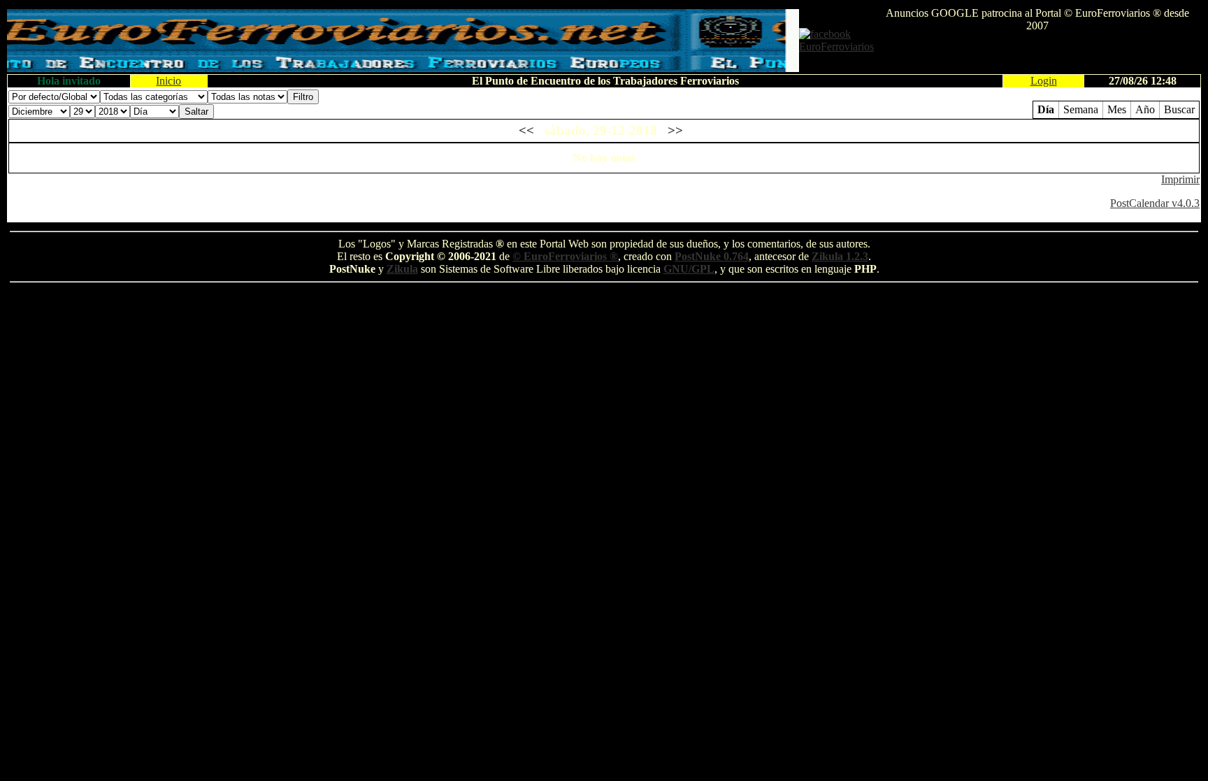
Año (1145, 109)
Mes (1116, 109)
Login (1043, 81)
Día (1045, 109)
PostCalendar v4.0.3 (1155, 203)
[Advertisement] (1037, 53)
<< (526, 130)
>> (675, 130)
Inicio (168, 81)
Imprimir (1180, 179)
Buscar (1179, 109)
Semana (1080, 109)
